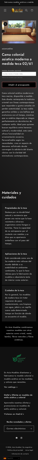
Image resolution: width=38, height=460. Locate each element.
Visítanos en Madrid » (14, 414)
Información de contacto (20, 454)
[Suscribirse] (31, 429)
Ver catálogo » (11, 387)
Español (9, 458)
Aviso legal (29, 450)
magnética (28, 447)
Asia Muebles (16, 447)
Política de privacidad (15, 450)
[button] (5, 10)
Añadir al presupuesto (18, 84)
